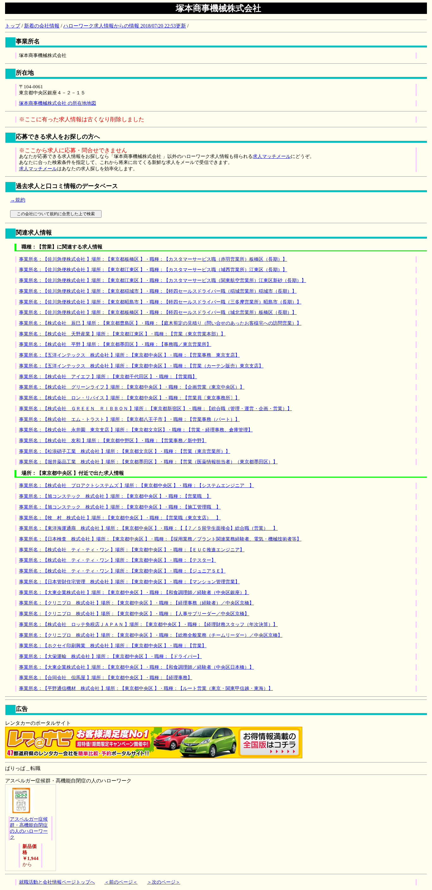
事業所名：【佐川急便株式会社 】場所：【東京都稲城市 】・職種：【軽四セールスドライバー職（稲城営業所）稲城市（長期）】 (158, 291)
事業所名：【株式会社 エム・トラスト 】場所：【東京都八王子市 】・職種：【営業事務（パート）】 (129, 419)
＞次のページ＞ (163, 882)
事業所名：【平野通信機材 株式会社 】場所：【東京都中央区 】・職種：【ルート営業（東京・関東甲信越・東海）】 (146, 688)
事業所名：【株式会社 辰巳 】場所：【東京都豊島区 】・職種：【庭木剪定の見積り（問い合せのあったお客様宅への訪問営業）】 (160, 323)
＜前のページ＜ (121, 882)
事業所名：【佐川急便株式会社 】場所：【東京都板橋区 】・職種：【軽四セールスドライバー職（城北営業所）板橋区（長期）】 (158, 312)
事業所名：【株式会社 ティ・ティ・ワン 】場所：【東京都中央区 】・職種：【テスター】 (117, 560)
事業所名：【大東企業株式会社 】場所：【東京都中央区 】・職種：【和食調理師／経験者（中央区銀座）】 (134, 592)
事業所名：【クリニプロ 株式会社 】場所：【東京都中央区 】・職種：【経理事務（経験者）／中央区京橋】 (136, 602)
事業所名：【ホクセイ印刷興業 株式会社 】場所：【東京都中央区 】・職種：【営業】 (113, 645)
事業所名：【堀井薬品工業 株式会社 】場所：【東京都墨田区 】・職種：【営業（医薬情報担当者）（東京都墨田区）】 (148, 461)
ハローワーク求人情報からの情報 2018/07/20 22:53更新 (124, 25)
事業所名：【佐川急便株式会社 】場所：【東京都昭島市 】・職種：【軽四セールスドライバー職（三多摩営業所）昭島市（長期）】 (160, 301)
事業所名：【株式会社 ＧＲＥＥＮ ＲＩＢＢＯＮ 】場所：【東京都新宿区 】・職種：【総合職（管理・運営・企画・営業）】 (155, 408)
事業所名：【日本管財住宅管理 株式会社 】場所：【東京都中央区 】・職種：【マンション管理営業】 (129, 581)
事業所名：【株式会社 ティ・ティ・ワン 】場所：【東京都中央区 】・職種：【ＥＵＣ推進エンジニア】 (131, 549)
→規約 (17, 200)
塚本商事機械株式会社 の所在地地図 (57, 103)
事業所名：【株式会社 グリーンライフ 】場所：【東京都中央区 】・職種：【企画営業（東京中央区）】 (131, 387)
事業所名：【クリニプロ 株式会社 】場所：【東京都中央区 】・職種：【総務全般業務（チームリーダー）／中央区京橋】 (150, 635)
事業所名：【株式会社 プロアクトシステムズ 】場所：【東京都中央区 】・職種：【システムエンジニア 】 (136, 485)
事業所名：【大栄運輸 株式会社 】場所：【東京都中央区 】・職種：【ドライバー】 (110, 656)
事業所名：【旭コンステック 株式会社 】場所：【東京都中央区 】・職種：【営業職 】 (115, 496)
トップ (12, 25)
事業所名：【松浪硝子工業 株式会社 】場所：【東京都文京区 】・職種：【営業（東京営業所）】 (124, 451)
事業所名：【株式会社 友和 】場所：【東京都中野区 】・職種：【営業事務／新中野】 (113, 440)
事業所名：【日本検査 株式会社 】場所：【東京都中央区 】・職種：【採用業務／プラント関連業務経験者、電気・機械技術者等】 (160, 539)
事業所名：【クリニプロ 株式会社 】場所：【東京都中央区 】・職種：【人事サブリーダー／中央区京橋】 (134, 613)
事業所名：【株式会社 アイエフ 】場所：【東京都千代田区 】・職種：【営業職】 (108, 376)
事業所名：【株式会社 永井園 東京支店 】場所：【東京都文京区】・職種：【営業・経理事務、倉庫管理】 (136, 429)
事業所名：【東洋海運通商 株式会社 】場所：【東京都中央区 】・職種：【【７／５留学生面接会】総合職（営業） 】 (148, 528)
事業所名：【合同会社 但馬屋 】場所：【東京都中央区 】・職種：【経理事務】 (105, 677)
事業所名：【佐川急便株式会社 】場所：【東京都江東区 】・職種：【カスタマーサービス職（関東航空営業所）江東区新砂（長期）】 (162, 280)
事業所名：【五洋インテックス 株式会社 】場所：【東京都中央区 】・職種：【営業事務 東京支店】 (129, 355)
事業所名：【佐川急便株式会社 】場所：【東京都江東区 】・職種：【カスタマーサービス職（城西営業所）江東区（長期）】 (153, 269)
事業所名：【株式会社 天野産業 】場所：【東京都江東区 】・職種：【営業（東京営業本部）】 (122, 333)
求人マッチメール (272, 156)
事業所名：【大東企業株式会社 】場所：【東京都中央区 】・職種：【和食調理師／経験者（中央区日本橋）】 (136, 667)
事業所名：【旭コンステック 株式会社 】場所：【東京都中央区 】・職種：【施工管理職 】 (120, 507)
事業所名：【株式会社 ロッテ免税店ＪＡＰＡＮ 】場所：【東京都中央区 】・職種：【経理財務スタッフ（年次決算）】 (148, 624)
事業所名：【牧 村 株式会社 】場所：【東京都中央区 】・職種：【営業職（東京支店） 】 (120, 517)
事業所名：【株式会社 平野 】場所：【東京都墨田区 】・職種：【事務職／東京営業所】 (115, 344)
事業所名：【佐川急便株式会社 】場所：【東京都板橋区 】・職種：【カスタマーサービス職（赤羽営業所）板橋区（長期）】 (153, 259)
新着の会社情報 (41, 25)
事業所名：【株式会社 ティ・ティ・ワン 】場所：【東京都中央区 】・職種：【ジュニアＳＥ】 (122, 570)
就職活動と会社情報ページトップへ (57, 882)
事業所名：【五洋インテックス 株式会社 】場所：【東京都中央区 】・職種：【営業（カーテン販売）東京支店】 (141, 365)
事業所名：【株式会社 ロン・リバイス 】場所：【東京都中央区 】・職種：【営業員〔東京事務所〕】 (129, 397)
